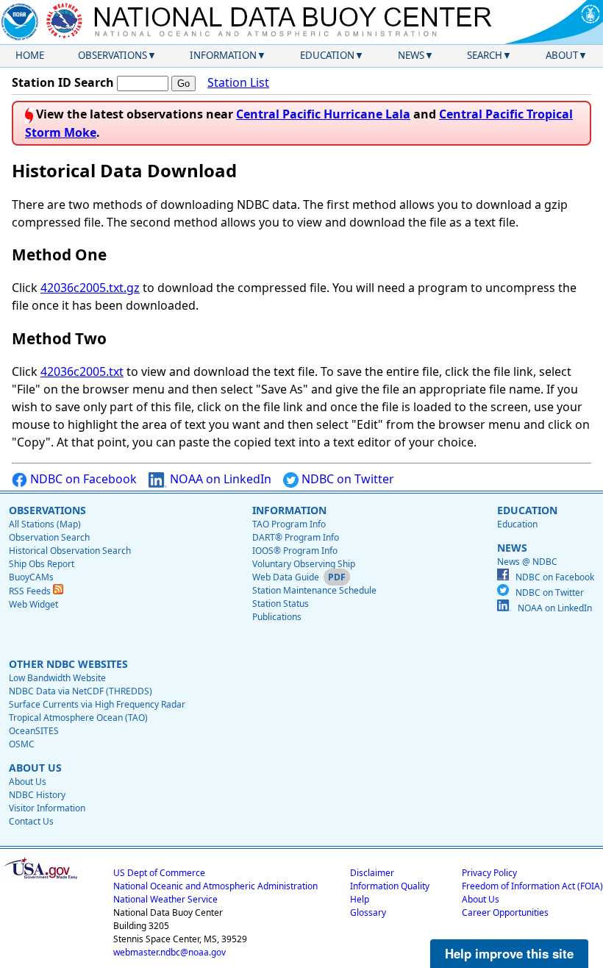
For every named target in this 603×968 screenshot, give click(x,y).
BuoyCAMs (31, 577)
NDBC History (37, 795)
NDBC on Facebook (82, 479)
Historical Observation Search (70, 550)
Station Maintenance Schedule (314, 590)
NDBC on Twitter (346, 479)
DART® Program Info (295, 537)
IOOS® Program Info (295, 550)
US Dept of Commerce (159, 872)
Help (359, 899)
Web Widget (33, 604)
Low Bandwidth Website (57, 678)
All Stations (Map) (45, 524)
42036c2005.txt (82, 371)
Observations (112, 55)
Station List (238, 82)
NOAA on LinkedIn (219, 479)
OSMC (22, 744)
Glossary (368, 912)
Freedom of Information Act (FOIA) (532, 886)
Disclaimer (372, 872)
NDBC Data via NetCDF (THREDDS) (80, 691)
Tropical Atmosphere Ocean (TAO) (78, 717)
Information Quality (389, 886)
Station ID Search (63, 82)
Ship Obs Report (41, 564)
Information (223, 55)
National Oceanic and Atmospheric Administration (215, 886)
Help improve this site (509, 953)
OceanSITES (34, 731)
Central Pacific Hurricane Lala (323, 114)
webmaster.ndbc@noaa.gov (169, 952)
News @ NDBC (527, 561)
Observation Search (49, 537)
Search (484, 55)
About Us (27, 781)
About (562, 55)
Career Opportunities (505, 912)
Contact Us (31, 821)
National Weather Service (165, 899)
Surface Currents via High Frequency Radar (97, 704)
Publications (277, 617)
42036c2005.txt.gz (90, 288)
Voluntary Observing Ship (303, 564)
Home (29, 55)
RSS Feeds (31, 591)
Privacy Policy (489, 872)
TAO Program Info (289, 524)
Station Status (280, 603)
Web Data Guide (285, 577)
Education (327, 55)
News (411, 55)
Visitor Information (47, 808)
